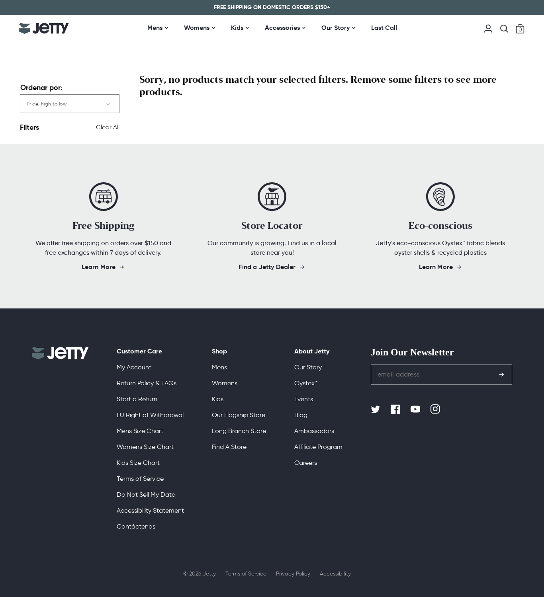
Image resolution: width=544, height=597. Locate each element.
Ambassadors (314, 431)
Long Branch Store (239, 431)
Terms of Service (140, 478)
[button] (504, 28)
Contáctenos (136, 526)
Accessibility (335, 573)
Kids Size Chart (138, 462)
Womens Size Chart (145, 447)
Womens (196, 27)
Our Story (335, 27)
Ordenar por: (41, 87)
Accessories (282, 27)
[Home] (44, 28)
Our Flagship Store (238, 415)
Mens (154, 27)
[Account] (488, 27)
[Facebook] (396, 410)
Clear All (107, 127)
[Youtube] (416, 410)
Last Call (384, 27)
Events (303, 399)
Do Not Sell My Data (146, 494)
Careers (305, 462)
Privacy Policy (293, 573)
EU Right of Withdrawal (150, 415)
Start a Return (137, 399)
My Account (134, 367)
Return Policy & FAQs (146, 383)
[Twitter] (376, 410)
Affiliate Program (318, 447)
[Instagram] (436, 410)
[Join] (501, 374)
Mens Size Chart (140, 431)
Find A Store (229, 447)
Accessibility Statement (150, 510)
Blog (300, 415)
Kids (237, 27)
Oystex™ (305, 383)
